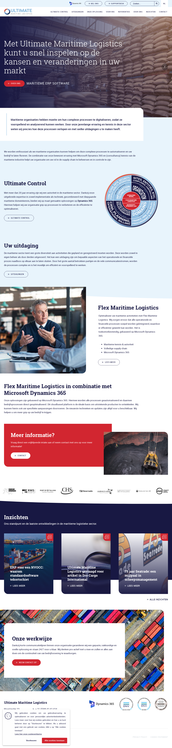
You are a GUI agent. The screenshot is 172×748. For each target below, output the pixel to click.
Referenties (124, 12)
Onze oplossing (95, 12)
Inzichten (151, 12)
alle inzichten (159, 599)
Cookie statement (159, 737)
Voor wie (110, 12)
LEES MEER (19, 585)
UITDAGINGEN (17, 274)
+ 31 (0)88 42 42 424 (46, 708)
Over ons (138, 12)
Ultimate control (59, 12)
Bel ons (95, 3)
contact (22, 455)
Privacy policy (140, 737)
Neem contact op (28, 662)
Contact (163, 12)
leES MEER (110, 362)
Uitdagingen (78, 12)
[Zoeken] (156, 3)
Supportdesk (117, 3)
